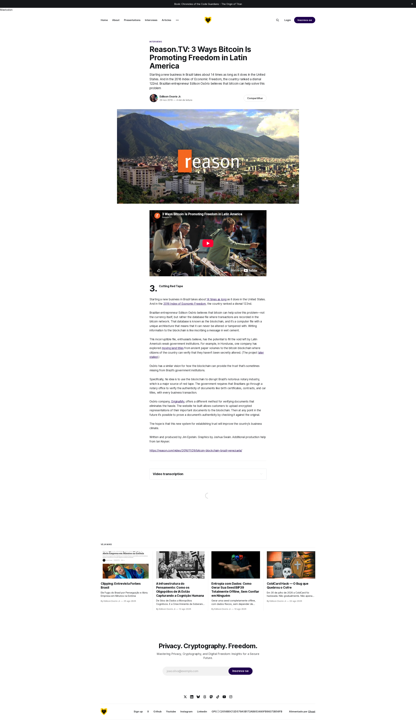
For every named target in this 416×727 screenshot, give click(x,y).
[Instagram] (230, 696)
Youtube (171, 711)
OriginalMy (177, 401)
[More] (177, 20)
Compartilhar (255, 98)
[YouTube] (224, 696)
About (115, 20)
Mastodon (6, 9)
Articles (166, 20)
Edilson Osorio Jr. (170, 96)
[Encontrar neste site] (277, 20)
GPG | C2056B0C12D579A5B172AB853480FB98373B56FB (247, 711)
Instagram (186, 711)
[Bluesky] (198, 696)
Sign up (138, 711)
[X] (185, 696)
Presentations (132, 20)
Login (287, 20)
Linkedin (202, 711)
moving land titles (172, 348)
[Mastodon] (211, 696)
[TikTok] (217, 696)
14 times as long (216, 299)
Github (157, 711)
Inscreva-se (305, 20)
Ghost (311, 711)
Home (104, 20)
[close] (412, 3)
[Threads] (204, 696)
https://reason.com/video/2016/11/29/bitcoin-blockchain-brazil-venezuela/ (196, 450)
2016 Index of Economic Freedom (184, 303)
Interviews (151, 20)
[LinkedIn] (191, 696)
